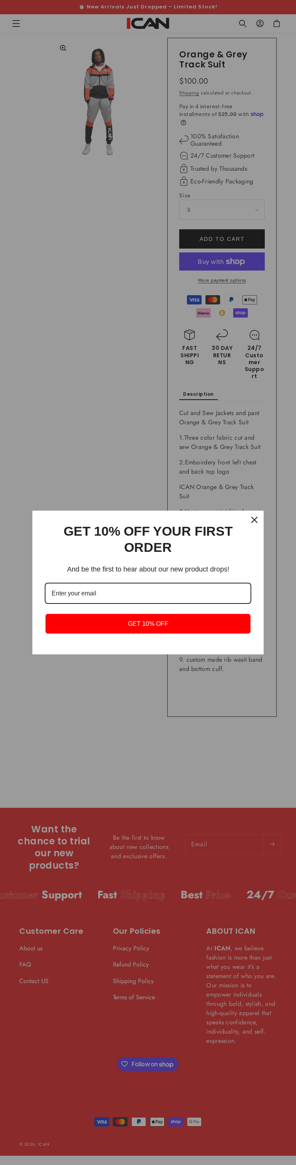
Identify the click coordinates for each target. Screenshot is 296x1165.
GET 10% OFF (148, 623)
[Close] (254, 520)
